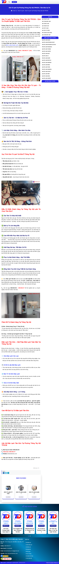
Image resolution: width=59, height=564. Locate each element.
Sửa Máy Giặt (46, 25)
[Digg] (8, 473)
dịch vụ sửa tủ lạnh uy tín (12, 45)
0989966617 (18, 525)
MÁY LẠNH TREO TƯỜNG (50, 37)
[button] (9, 1)
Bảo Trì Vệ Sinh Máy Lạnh (12, 374)
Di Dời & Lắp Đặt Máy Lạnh (11, 365)
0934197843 (41, 525)
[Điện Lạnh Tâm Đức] (4, 3)
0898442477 (6, 525)
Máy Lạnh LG (46, 55)
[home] (11, 10)
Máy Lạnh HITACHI (46, 71)
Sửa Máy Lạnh (46, 19)
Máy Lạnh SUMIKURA (47, 69)
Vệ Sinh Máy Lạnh (47, 21)
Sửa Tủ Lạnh (45, 28)
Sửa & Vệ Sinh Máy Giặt (11, 383)
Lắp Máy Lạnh (46, 23)
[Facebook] (3, 473)
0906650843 (29, 525)
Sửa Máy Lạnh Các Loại (11, 356)
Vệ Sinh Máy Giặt (46, 34)
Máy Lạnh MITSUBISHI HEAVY (49, 42)
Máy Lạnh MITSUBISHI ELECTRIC (49, 44)
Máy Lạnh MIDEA (46, 64)
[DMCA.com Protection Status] (4, 556)
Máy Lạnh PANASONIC (47, 46)
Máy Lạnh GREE (46, 73)
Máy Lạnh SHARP (46, 58)
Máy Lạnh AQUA (46, 53)
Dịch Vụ (50, 16)
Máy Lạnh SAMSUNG (47, 62)
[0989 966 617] (2, 559)
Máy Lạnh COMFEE (47, 78)
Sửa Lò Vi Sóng (46, 30)
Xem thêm (8, 497)
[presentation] (4, 493)
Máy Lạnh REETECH (47, 60)
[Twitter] (6, 473)
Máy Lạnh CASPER (47, 51)
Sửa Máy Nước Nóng (47, 32)
